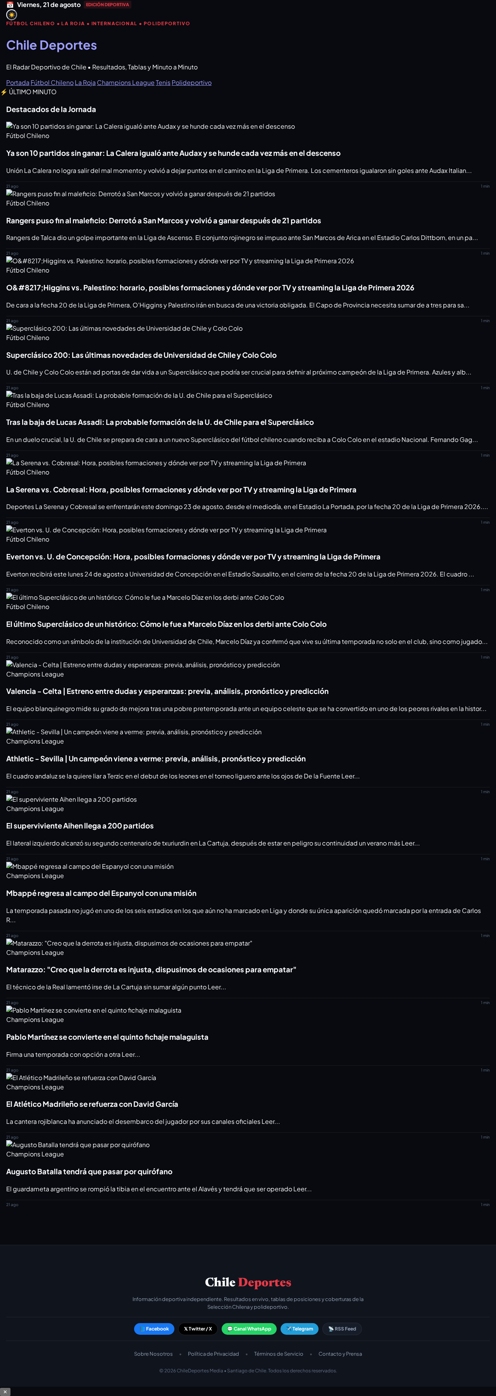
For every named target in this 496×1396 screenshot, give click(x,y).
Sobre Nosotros (153, 1354)
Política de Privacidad (213, 1354)
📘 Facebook (154, 1329)
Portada (17, 82)
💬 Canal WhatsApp (249, 1329)
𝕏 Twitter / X (198, 1329)
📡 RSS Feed (342, 1329)
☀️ (12, 15)
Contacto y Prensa (340, 1354)
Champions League (126, 82)
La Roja (85, 82)
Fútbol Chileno (52, 82)
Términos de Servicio (278, 1354)
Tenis (163, 82)
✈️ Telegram (299, 1329)
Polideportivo (192, 82)
